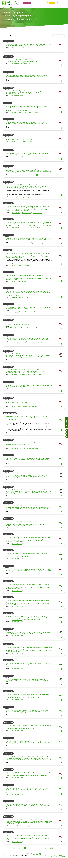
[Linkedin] (37, 854)
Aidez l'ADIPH (27, 2)
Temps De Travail (27, 63)
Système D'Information (39, 432)
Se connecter (62, 856)
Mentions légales (52, 855)
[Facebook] (40, 854)
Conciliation (14, 341)
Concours (14, 406)
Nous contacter (66, 422)
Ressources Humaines (27, 47)
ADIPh (13, 855)
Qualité (14, 432)
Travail (40, 341)
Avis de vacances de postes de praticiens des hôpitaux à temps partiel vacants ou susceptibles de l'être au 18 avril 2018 (28, 443)
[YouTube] (34, 854)
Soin (31, 825)
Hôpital (23, 175)
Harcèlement (22, 341)
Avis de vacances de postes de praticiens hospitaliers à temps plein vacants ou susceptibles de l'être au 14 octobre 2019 (28, 323)
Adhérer (52, 2)
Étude (13, 281)
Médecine (14, 297)
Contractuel (20, 196)
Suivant (49, 848)
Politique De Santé (22, 112)
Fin (53, 848)
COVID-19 (14, 112)
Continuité (14, 825)
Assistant (14, 196)
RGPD (45, 855)
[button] (11, 7)
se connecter (62, 2)
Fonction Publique (16, 175)
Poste (22, 312)
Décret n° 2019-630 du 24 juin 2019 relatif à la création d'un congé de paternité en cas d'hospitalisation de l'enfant (29, 386)
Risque (30, 432)
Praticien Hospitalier (16, 47)
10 (45, 848)
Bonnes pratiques (61, 855)
